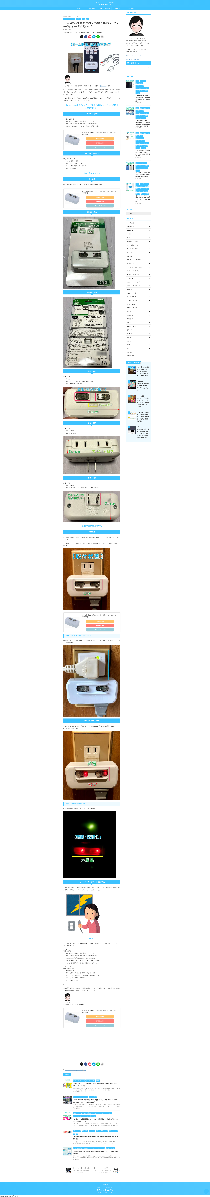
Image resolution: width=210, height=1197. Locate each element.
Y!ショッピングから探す (100, 147)
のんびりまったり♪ (105, 4)
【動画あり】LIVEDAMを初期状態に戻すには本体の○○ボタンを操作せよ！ (143, 386)
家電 (82, 1070)
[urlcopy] (102, 36)
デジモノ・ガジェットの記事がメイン (105, 1187)
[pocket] (89, 36)
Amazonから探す (100, 138)
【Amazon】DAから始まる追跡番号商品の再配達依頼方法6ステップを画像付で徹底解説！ (143, 417)
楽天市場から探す (100, 143)
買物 (85, 1070)
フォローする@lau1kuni (132, 59)
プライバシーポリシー (105, 8)
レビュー (78, 1070)
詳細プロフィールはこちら (133, 55)
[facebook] (85, 36)
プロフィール (92, 8)
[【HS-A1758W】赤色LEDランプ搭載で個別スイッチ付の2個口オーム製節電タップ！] (94, 36)
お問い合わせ (131, 8)
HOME (78, 8)
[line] (98, 36)
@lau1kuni (103, 86)
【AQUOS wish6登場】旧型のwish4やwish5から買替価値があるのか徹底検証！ (143, 174)
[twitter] (81, 36)
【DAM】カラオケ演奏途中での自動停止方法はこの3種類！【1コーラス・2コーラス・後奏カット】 (143, 371)
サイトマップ (118, 8)
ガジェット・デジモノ (70, 1070)
